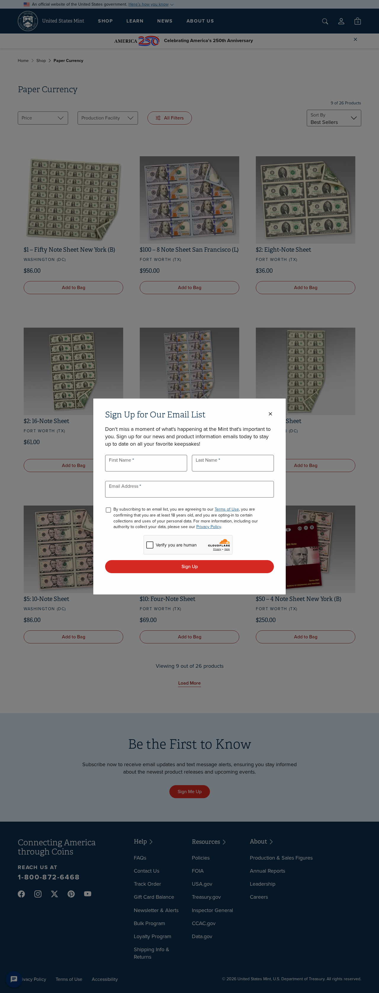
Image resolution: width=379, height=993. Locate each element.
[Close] (270, 414)
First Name (120, 460)
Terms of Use (227, 509)
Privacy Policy (208, 527)
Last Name (207, 460)
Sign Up (190, 566)
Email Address (124, 486)
